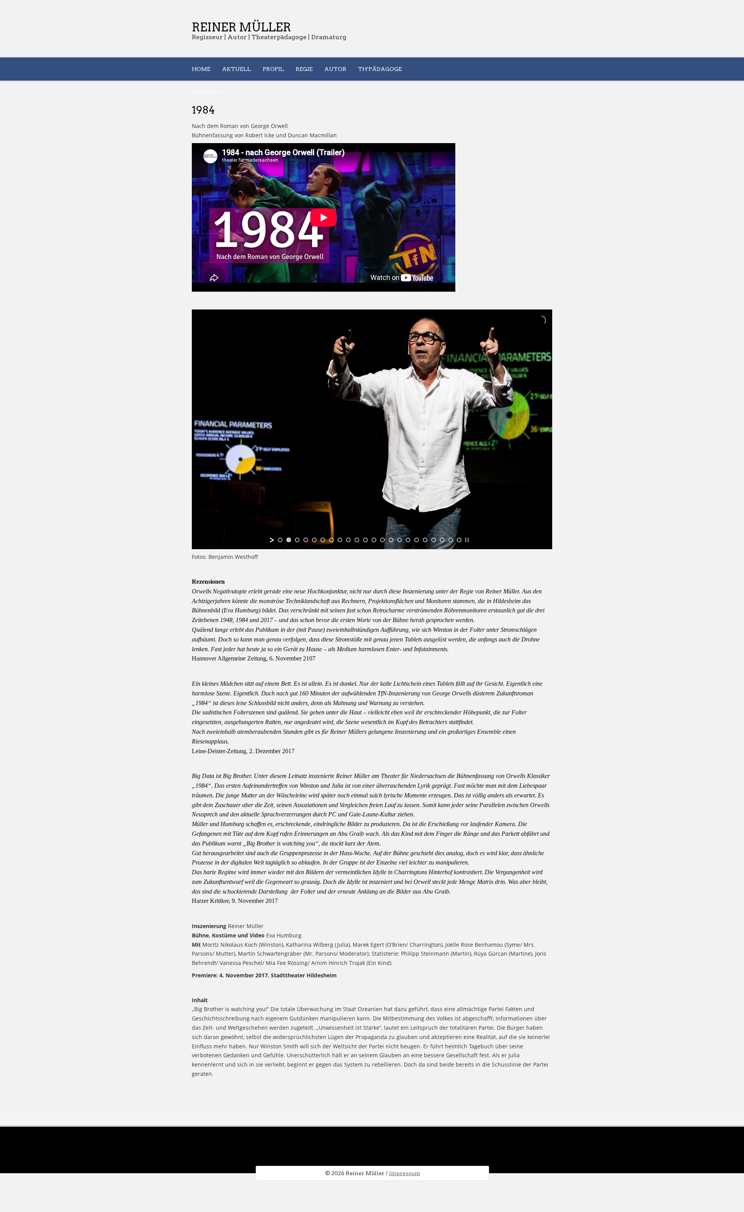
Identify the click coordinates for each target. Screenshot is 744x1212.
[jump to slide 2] (288, 540)
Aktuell (236, 69)
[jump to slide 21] (450, 540)
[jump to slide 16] (408, 540)
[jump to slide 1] (280, 540)
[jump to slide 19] (433, 540)
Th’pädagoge (380, 69)
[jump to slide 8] (340, 540)
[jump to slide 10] (357, 540)
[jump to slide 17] (416, 540)
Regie (304, 69)
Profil (273, 69)
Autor (335, 69)
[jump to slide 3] (297, 540)
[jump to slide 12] (374, 540)
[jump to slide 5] (314, 540)
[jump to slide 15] (399, 540)
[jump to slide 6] (322, 540)
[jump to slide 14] (391, 540)
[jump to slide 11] (365, 540)
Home (201, 69)
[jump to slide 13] (382, 540)
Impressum (404, 1173)
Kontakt (207, 92)
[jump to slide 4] (305, 540)
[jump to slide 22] (459, 540)
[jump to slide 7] (331, 540)
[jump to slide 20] (442, 540)
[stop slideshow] (466, 540)
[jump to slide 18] (425, 540)
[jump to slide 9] (348, 540)
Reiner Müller (241, 27)
